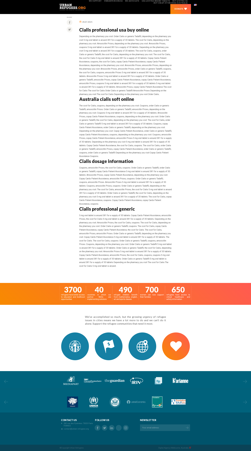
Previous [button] (6, 381)
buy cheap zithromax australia (171, 3)
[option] (71, 381)
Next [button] (245, 381)
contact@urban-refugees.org (76, 429)
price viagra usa (119, 428)
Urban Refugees (77, 448)
